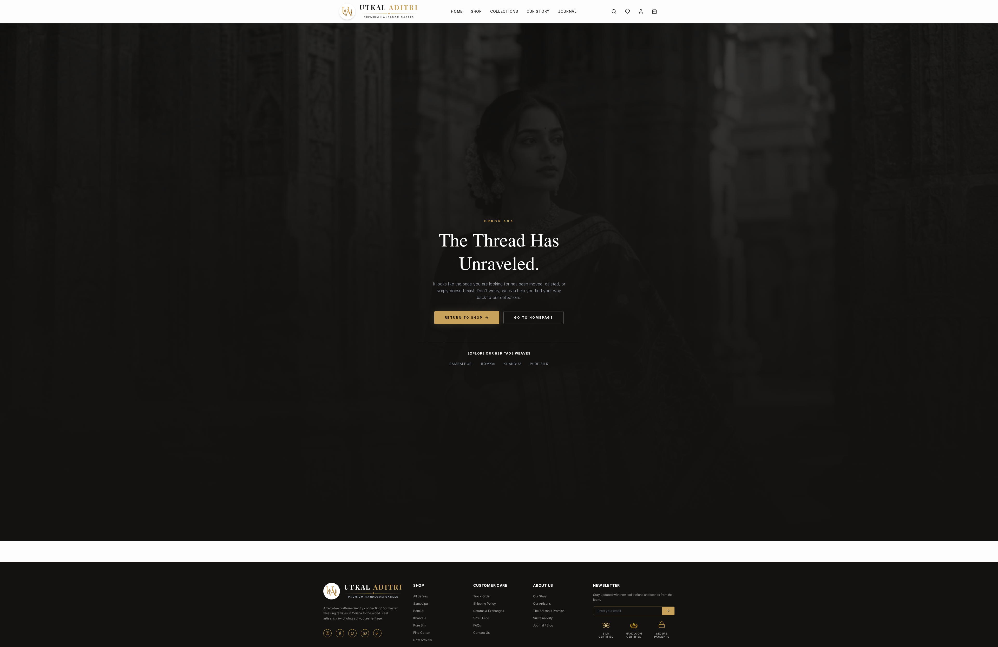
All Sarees (420, 596)
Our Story (538, 11)
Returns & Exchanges (488, 611)
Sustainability (543, 618)
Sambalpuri (461, 364)
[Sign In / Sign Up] (641, 11)
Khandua (512, 364)
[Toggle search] (614, 11)
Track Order (481, 596)
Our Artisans (542, 603)
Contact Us (481, 633)
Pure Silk (539, 364)
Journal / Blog (543, 625)
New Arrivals (422, 640)
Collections (504, 11)
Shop (476, 11)
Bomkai (488, 364)
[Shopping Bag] (654, 11)
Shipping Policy (484, 603)
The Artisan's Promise (548, 611)
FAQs (477, 625)
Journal (567, 11)
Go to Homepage (533, 317)
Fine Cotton (421, 633)
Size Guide (481, 618)
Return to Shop (464, 317)
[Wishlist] (627, 11)
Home (457, 11)
